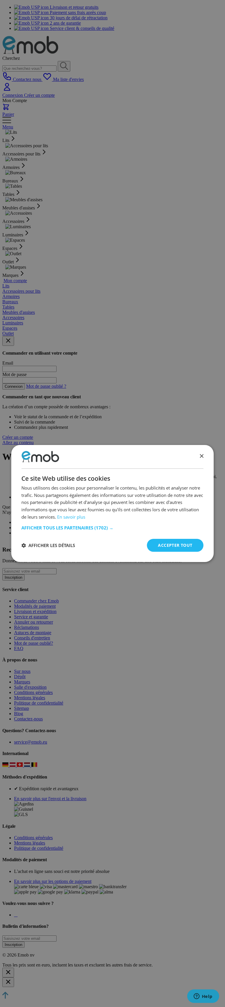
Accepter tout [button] (175, 545)
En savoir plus (71, 517)
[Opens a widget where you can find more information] (203, 996)
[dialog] (112, 503)
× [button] (201, 456)
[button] (112, 527)
